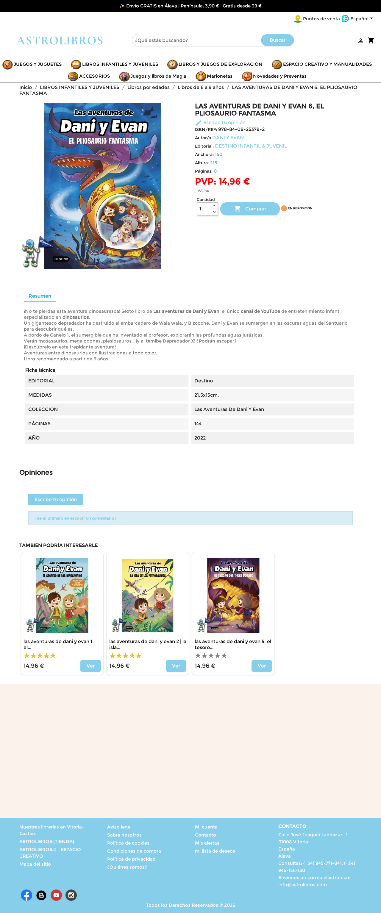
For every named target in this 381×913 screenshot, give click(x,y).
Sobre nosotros (124, 835)
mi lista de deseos (215, 851)
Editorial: (204, 146)
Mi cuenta (206, 827)
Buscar (277, 40)
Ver (91, 666)
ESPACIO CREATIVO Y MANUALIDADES (327, 64)
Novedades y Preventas (280, 76)
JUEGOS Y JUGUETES (38, 64)
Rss (41, 895)
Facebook (26, 895)
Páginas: (204, 171)
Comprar (250, 208)
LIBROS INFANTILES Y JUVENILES (120, 64)
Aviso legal (119, 827)
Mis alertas (207, 843)
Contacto (205, 835)
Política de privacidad (131, 859)
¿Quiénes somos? (127, 867)
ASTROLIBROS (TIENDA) (46, 841)
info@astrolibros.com (302, 884)
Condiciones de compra (134, 851)
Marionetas (219, 76)
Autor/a (203, 137)
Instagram (71, 895)
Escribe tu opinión (220, 122)
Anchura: (204, 154)
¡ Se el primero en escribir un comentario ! (75, 518)
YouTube (56, 895)
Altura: (202, 162)
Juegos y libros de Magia (158, 76)
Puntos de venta (321, 18)
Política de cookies (128, 843)
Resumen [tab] (40, 296)
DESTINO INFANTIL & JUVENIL (251, 146)
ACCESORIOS (94, 76)
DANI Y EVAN (228, 137)
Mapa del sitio (35, 864)
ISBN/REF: (206, 129)
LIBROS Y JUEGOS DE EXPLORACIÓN (221, 64)
